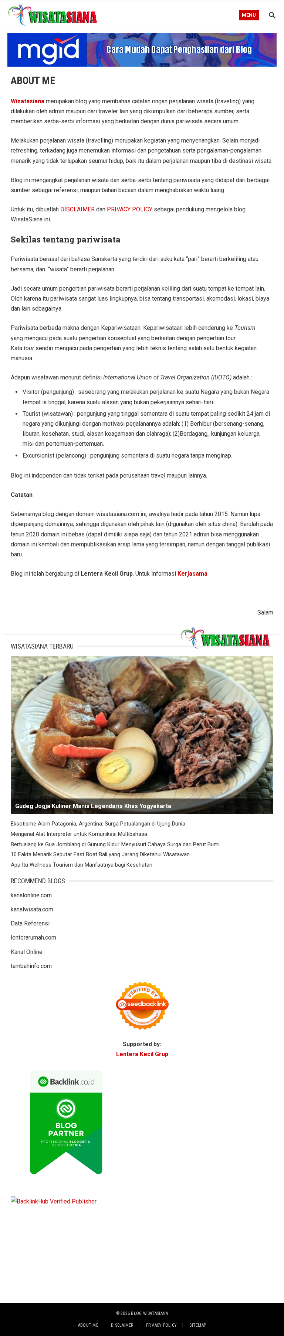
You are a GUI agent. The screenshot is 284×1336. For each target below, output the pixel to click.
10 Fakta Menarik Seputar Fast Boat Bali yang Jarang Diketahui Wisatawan (100, 854)
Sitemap (197, 1325)
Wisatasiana (27, 101)
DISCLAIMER (77, 209)
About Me (88, 1325)
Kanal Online (27, 951)
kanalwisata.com (32, 909)
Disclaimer (122, 1325)
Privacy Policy (161, 1325)
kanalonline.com (31, 895)
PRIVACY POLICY (129, 209)
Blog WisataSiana (149, 1313)
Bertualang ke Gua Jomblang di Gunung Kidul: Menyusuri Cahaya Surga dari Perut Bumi (115, 844)
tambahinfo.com (31, 966)
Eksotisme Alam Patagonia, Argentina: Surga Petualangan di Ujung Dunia (98, 823)
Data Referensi (30, 923)
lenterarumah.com (33, 937)
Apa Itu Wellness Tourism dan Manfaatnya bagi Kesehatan (81, 864)
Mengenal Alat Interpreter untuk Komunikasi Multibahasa (79, 834)
